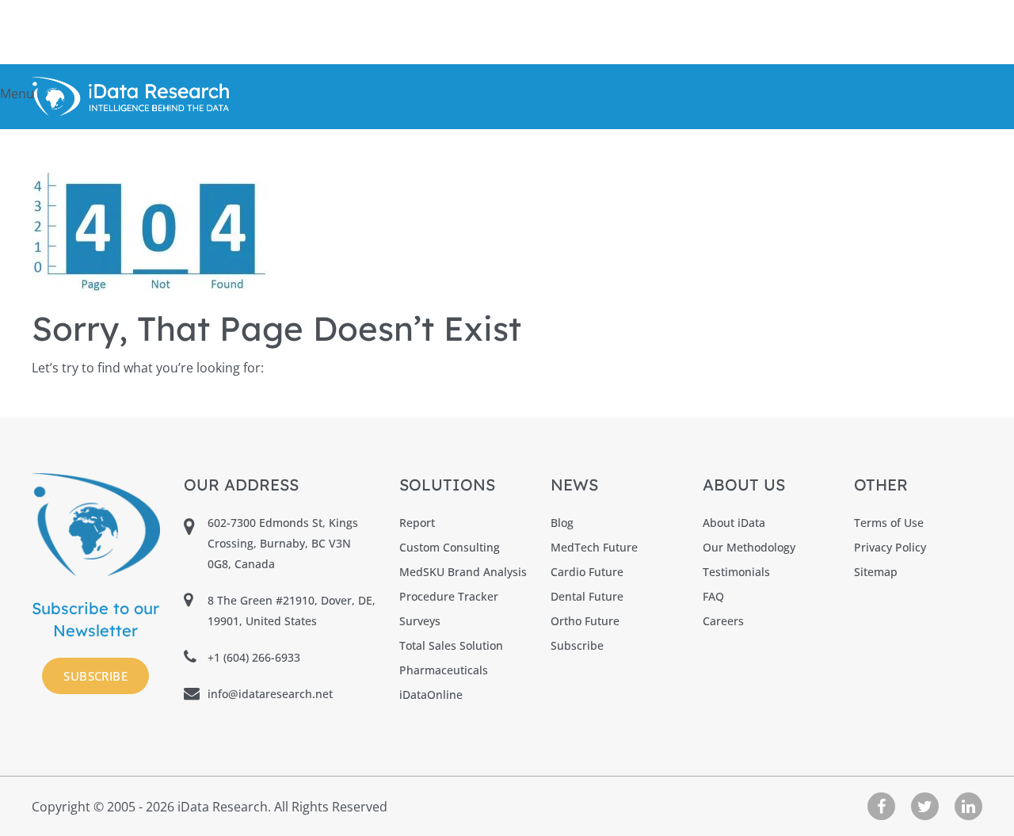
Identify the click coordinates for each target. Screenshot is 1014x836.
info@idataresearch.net (270, 693)
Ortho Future (585, 620)
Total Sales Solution (451, 645)
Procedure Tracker (448, 596)
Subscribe (95, 676)
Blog (562, 522)
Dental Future (587, 596)
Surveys (419, 620)
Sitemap (876, 571)
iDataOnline (431, 694)
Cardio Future (587, 571)
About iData (734, 522)
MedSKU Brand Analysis (463, 571)
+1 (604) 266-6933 (254, 657)
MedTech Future (594, 547)
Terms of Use (889, 522)
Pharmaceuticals (443, 670)
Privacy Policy (890, 547)
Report (417, 522)
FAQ (713, 596)
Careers (723, 620)
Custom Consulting (449, 547)
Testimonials (736, 571)
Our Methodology (749, 547)
